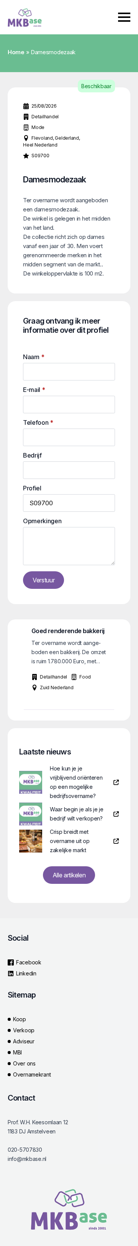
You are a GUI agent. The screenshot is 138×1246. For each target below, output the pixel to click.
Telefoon (38, 422)
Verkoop (23, 1030)
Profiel (32, 488)
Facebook (28, 962)
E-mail (34, 390)
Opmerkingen (42, 521)
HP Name (16, 307)
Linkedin (26, 973)
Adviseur (23, 1041)
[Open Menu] (124, 17)
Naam (33, 357)
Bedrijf (32, 455)
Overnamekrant (32, 1074)
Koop (19, 1019)
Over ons (24, 1063)
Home (16, 52)
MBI (17, 1052)
